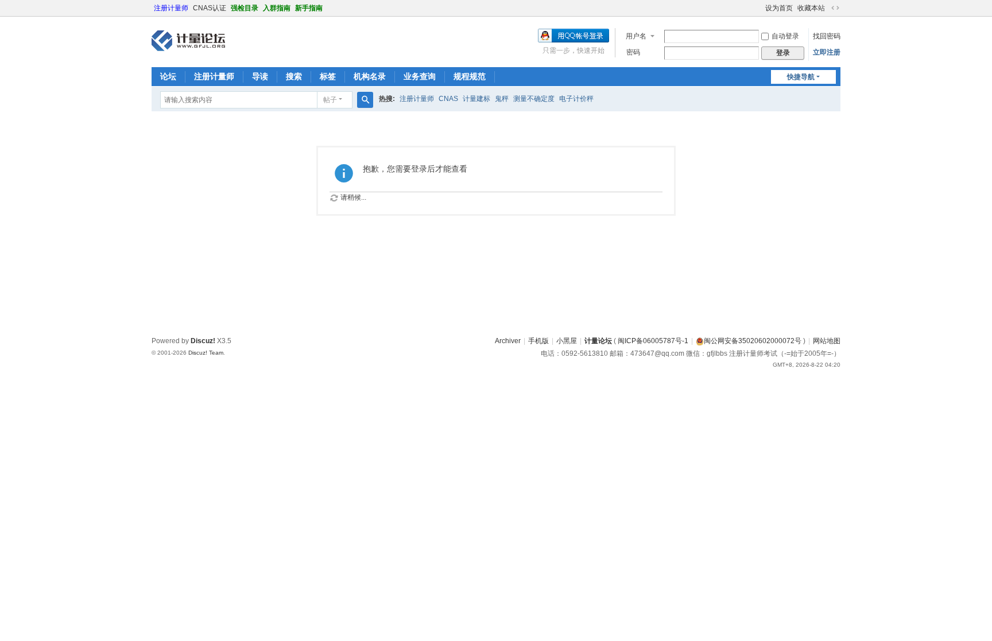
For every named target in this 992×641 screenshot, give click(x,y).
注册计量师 (171, 8)
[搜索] (365, 100)
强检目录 (244, 8)
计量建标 (476, 99)
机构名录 (370, 76)
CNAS (448, 99)
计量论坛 (598, 341)
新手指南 (309, 8)
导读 (260, 76)
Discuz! (203, 341)
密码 (633, 52)
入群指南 (276, 8)
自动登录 (785, 36)
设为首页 (779, 8)
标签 (328, 76)
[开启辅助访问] (760, 8)
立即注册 (826, 52)
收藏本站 (811, 8)
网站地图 (826, 341)
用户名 (636, 36)
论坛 (168, 76)
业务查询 (420, 76)
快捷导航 (801, 77)
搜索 (294, 76)
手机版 (538, 341)
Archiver (508, 341)
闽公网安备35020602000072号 (752, 341)
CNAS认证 (209, 8)
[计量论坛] (188, 41)
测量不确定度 (534, 99)
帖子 (330, 100)
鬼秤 (502, 99)
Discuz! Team (205, 352)
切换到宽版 (835, 8)
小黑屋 (566, 341)
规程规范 (470, 76)
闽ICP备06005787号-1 (653, 341)
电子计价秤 (576, 99)
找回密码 (826, 36)
